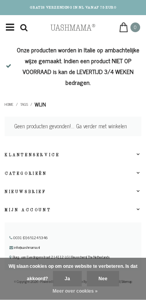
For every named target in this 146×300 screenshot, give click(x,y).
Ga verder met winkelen (101, 126)
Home (9, 104)
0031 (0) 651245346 (29, 237)
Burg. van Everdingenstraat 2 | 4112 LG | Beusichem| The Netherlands (61, 257)
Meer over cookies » (75, 291)
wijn (40, 104)
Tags (24, 104)
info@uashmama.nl (27, 247)
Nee (103, 278)
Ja (67, 278)
